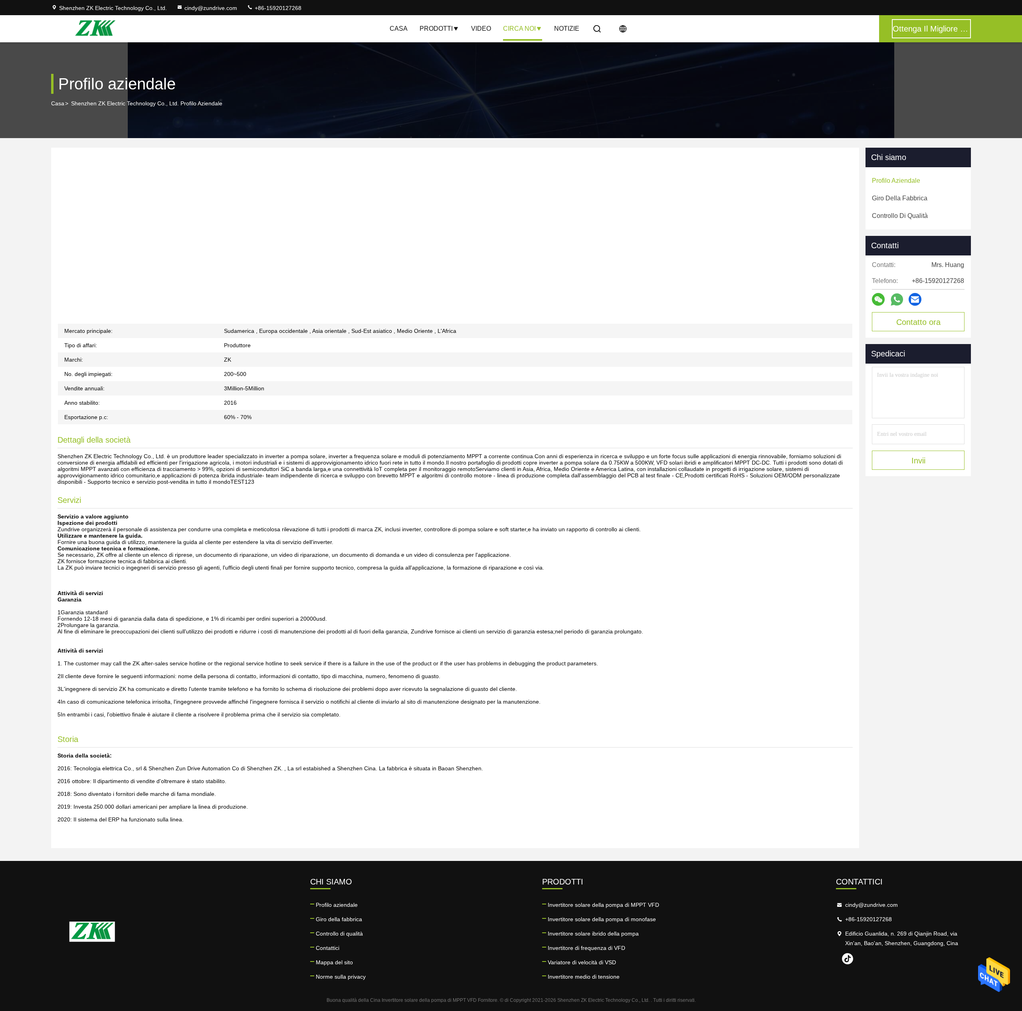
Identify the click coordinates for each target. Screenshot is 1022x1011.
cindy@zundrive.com (210, 8)
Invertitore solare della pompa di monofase (602, 919)
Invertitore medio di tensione (584, 976)
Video (481, 28)
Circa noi (519, 28)
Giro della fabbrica (339, 919)
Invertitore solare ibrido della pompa (593, 933)
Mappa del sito (334, 962)
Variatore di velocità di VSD (582, 962)
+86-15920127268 (277, 8)
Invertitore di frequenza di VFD (586, 948)
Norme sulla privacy (341, 976)
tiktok (848, 959)
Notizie (566, 28)
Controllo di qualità (339, 933)
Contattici (327, 948)
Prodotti (436, 28)
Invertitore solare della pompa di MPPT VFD (603, 905)
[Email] (915, 299)
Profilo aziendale (337, 905)
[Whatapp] (897, 299)
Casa (399, 28)
